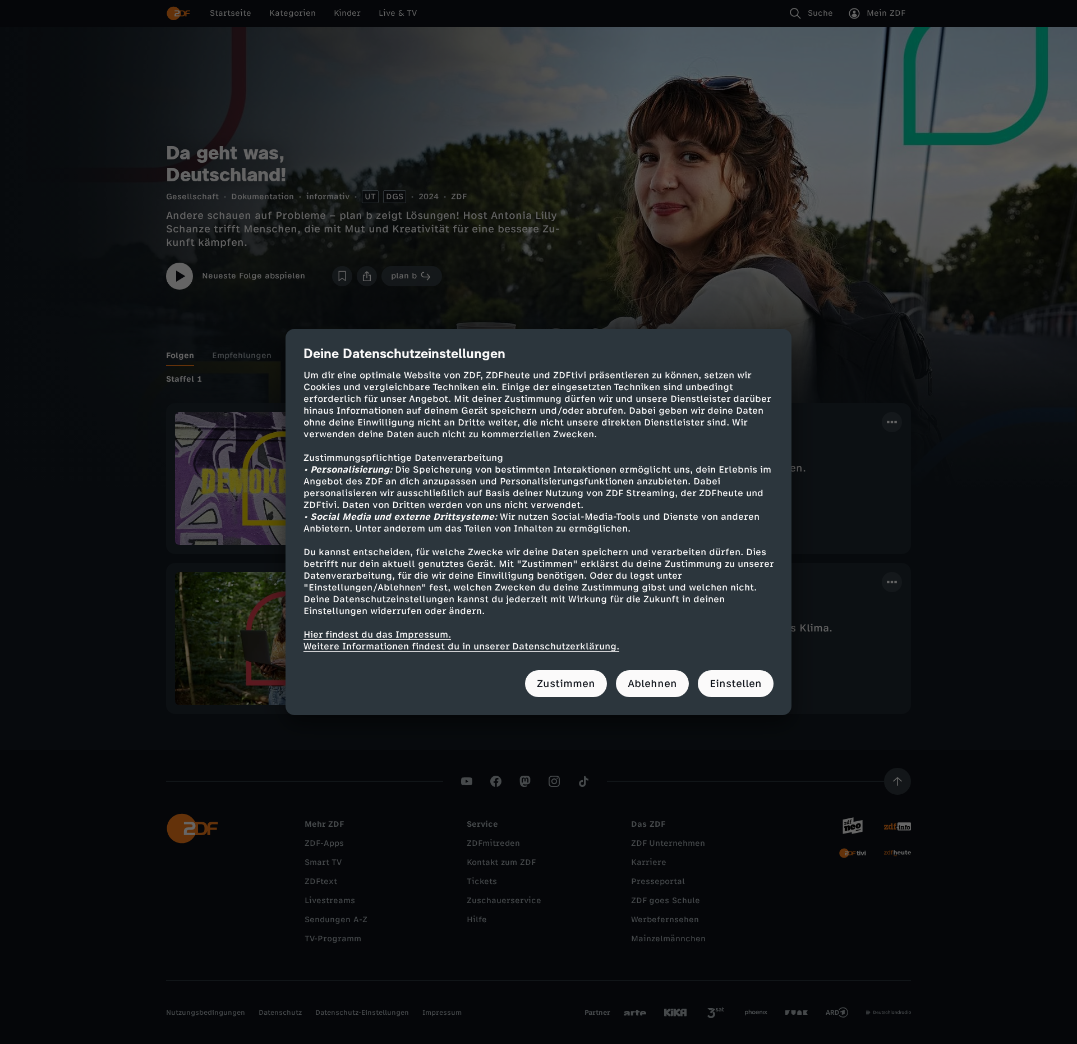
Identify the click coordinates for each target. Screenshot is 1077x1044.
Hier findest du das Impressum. (377, 634)
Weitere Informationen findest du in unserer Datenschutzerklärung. (461, 646)
